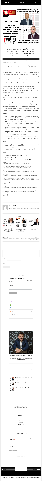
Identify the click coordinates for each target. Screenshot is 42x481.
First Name (11, 285)
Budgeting (20, 417)
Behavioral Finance (20, 415)
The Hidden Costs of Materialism (21, 382)
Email (10, 62)
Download (15, 60)
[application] (21, 59)
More (15, 62)
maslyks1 (14, 201)
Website (4, 263)
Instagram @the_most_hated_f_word (21, 407)
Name (4, 258)
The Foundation (20, 426)
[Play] (3, 59)
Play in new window (9, 60)
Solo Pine (21, 478)
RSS (12, 62)
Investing (20, 422)
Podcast (19, 424)
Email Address (12, 281)
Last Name (11, 288)
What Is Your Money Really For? (33, 228)
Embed (28, 60)
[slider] (37, 59)
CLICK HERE (24, 155)
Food (20, 420)
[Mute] (35, 59)
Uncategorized (20, 427)
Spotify (7, 62)
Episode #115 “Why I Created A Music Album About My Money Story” (21, 229)
